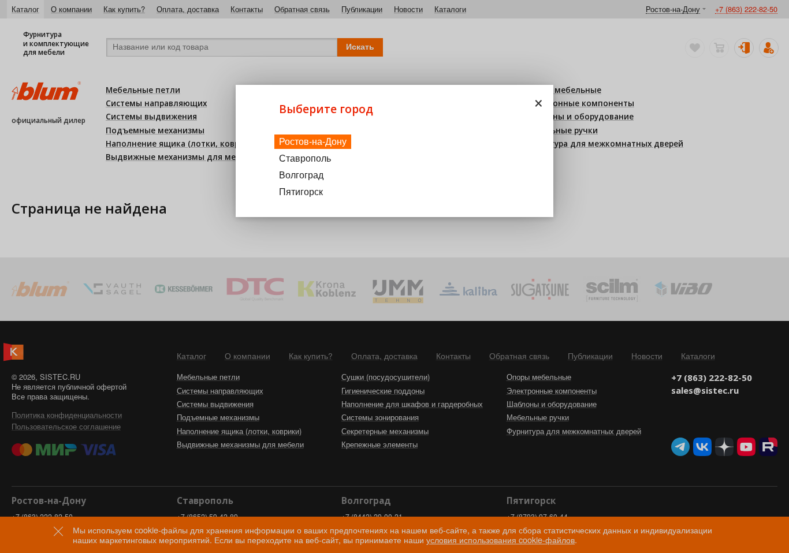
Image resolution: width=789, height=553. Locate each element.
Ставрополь (305, 158)
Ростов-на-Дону (313, 141)
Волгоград (301, 174)
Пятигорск (301, 191)
